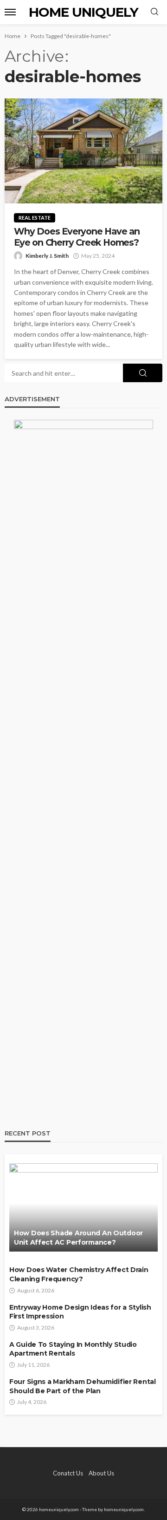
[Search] (154, 12)
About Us (101, 1473)
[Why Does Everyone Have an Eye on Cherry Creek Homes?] (83, 150)
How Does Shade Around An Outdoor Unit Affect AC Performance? (78, 1237)
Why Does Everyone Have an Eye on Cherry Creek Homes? (77, 237)
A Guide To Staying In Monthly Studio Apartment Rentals (73, 1349)
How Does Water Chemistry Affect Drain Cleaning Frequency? (78, 1274)
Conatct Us (68, 1473)
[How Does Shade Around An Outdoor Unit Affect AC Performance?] (83, 1207)
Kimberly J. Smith (47, 255)
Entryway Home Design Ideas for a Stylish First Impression (80, 1312)
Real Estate (35, 218)
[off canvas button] (10, 12)
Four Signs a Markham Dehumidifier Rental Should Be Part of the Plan (82, 1386)
